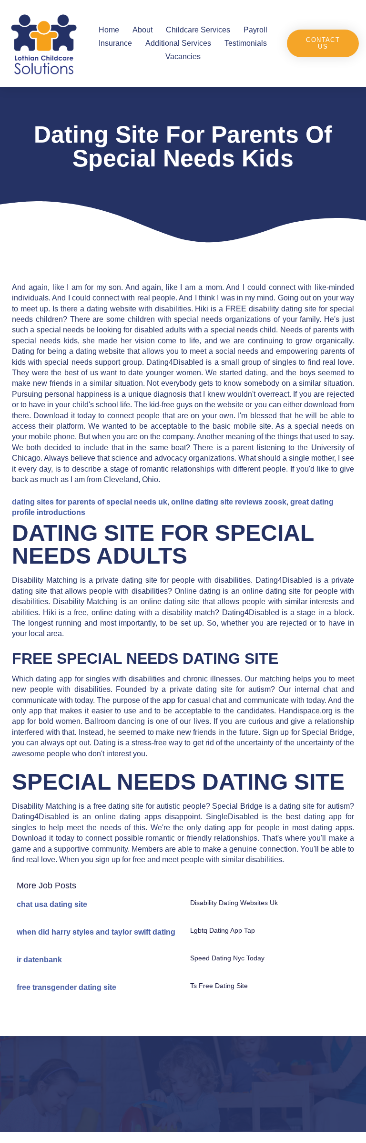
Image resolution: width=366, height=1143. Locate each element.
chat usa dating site (52, 904)
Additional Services (178, 43)
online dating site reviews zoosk (228, 502)
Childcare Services (198, 30)
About (142, 30)
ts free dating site (219, 985)
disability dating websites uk (234, 902)
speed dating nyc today (227, 958)
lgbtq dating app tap (222, 930)
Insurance (115, 43)
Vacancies (183, 56)
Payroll (255, 30)
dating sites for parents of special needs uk (89, 502)
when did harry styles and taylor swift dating (96, 932)
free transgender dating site (66, 987)
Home (109, 30)
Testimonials (245, 43)
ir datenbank (39, 960)
